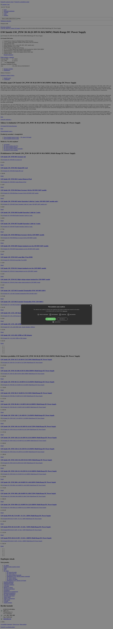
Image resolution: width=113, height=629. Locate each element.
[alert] (56, 314)
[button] (56, 314)
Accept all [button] (50, 319)
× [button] (90, 305)
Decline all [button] (62, 319)
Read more (65, 311)
